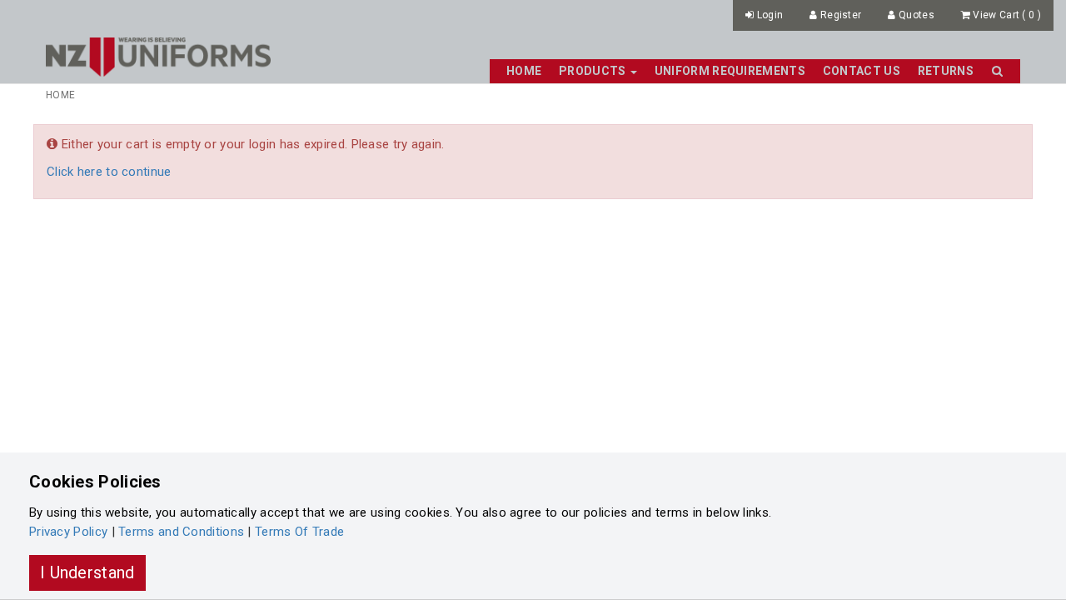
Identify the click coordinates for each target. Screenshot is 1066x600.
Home (523, 71)
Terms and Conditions (181, 531)
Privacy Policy (68, 531)
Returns (946, 71)
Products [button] (594, 71)
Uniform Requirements (730, 71)
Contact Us (861, 71)
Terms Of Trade (299, 531)
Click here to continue (109, 171)
